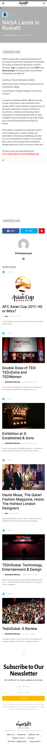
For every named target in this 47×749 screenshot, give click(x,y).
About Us (11, 735)
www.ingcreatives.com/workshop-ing (20, 154)
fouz (6, 316)
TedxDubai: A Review (19, 628)
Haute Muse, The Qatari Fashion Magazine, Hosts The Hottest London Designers (23, 501)
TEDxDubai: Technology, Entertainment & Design (22, 567)
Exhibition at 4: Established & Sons (18, 435)
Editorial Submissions (17, 741)
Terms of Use (33, 735)
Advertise (21, 735)
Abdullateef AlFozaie (12, 382)
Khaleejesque (10, 35)
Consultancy (35, 741)
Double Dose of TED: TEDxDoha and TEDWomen (19, 372)
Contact (31, 738)
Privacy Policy (18, 738)
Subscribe (23, 698)
